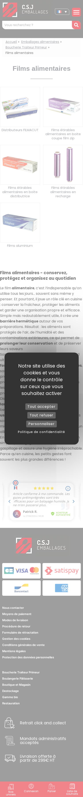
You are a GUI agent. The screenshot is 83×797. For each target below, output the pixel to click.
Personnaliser (41, 424)
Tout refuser (42, 415)
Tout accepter (41, 406)
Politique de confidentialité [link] (41, 432)
